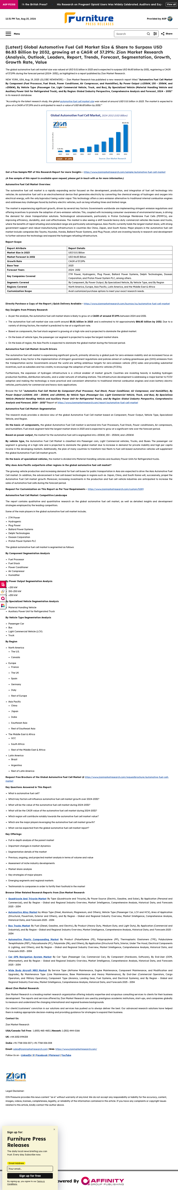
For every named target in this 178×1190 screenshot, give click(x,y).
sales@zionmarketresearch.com (30, 1049)
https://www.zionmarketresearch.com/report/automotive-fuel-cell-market (98, 402)
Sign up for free (30, 1175)
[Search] (148, 34)
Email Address (16, 1163)
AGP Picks (9, 4)
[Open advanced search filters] (155, 34)
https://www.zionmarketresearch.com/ (76, 1049)
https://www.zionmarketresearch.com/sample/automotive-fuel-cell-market (124, 172)
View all (171, 4)
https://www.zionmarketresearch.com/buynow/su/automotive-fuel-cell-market (127, 303)
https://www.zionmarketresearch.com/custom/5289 (116, 489)
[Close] (54, 1129)
